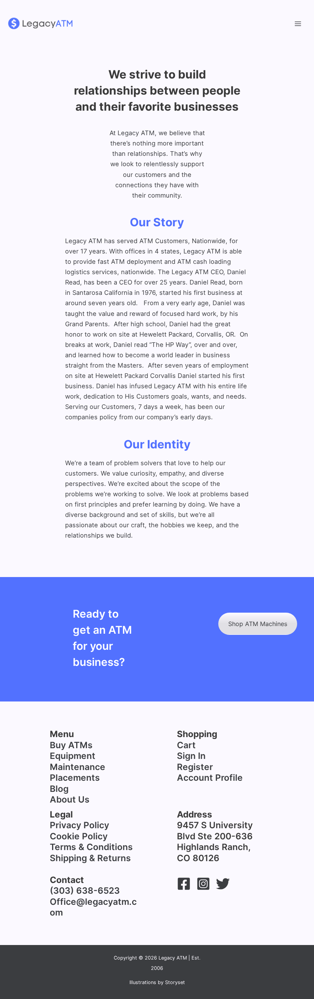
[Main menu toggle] (297, 23)
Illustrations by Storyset (157, 982)
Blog (59, 788)
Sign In (191, 755)
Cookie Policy (79, 836)
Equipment (72, 755)
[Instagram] (203, 884)
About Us (70, 799)
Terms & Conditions (91, 847)
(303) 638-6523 (85, 890)
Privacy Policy (79, 825)
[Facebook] (184, 884)
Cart (186, 745)
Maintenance (77, 767)
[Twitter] (223, 884)
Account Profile (210, 777)
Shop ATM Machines (257, 624)
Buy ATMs (71, 745)
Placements (75, 777)
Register (195, 767)
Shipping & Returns (90, 858)
